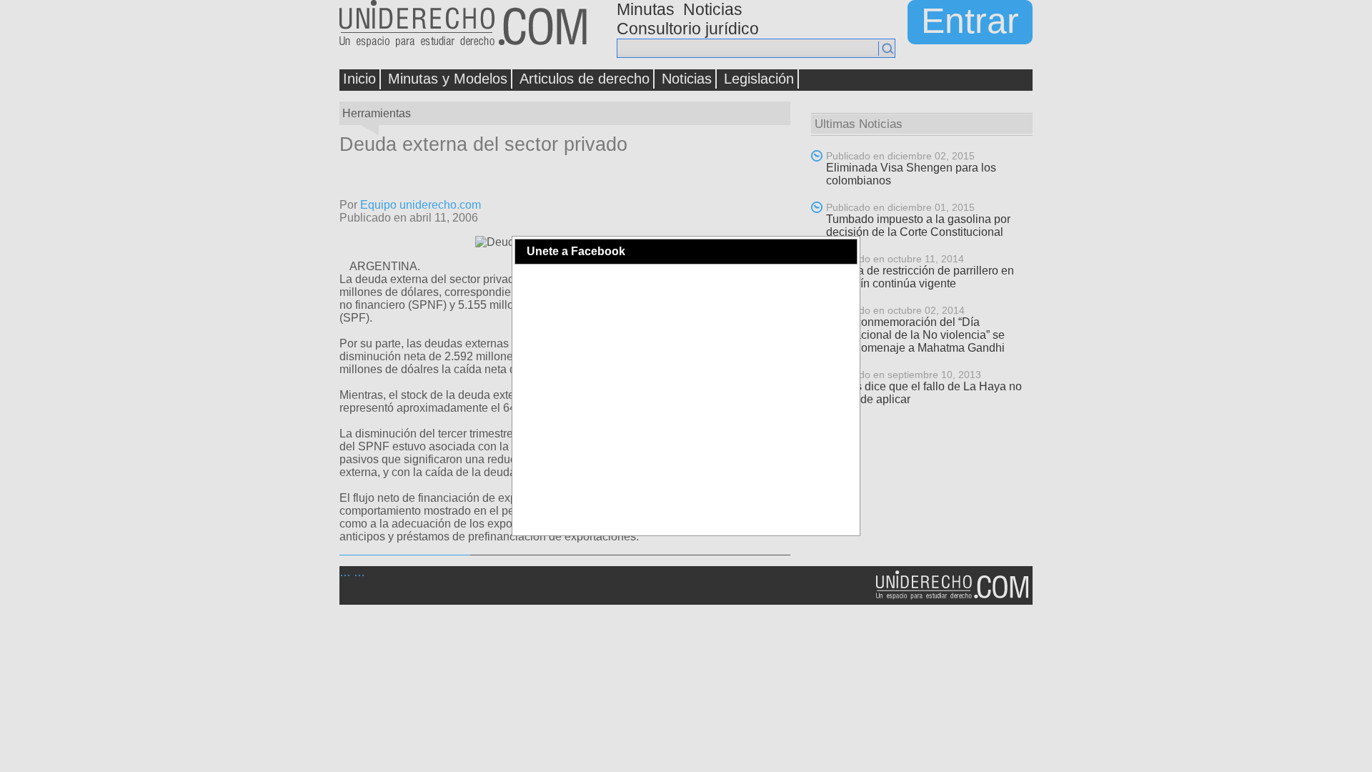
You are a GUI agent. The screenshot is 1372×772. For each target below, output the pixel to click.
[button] (845, 251)
